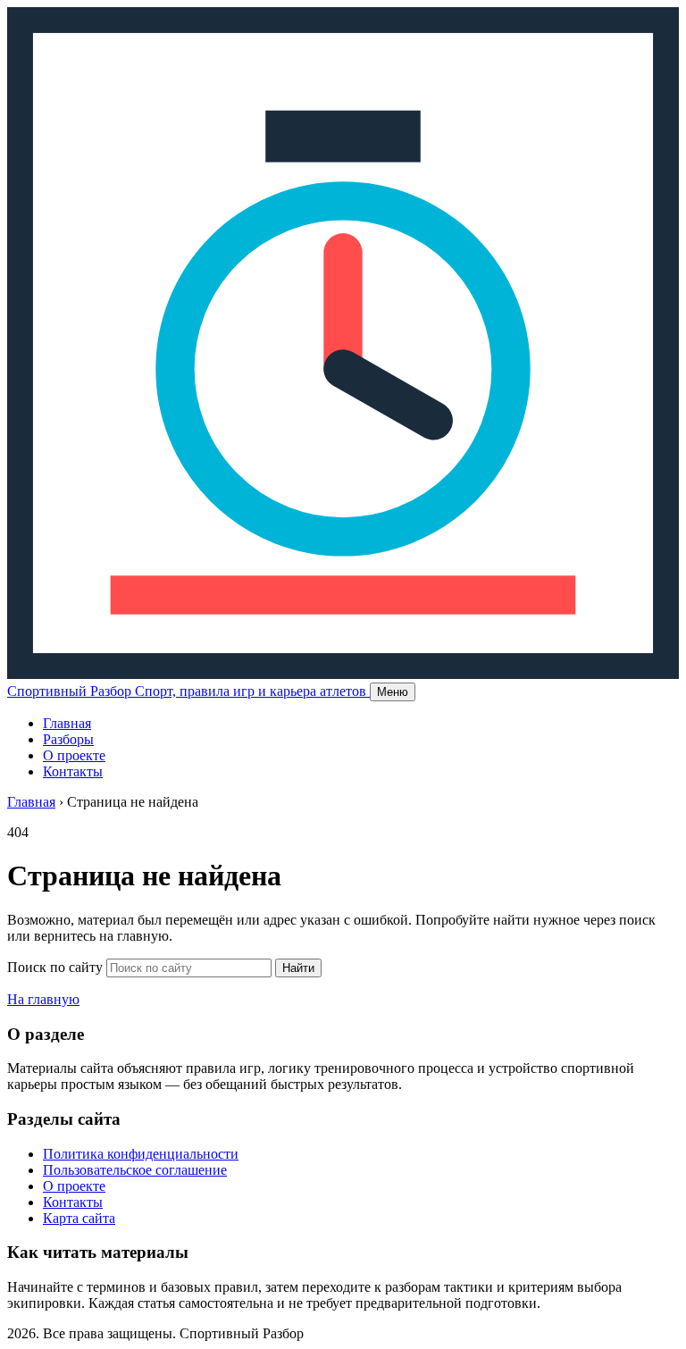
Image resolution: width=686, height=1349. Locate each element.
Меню (392, 692)
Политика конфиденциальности (140, 1153)
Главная (67, 723)
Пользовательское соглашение (135, 1169)
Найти (298, 968)
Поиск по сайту (55, 967)
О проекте (74, 755)
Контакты (73, 771)
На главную (43, 999)
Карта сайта (79, 1218)
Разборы (68, 739)
